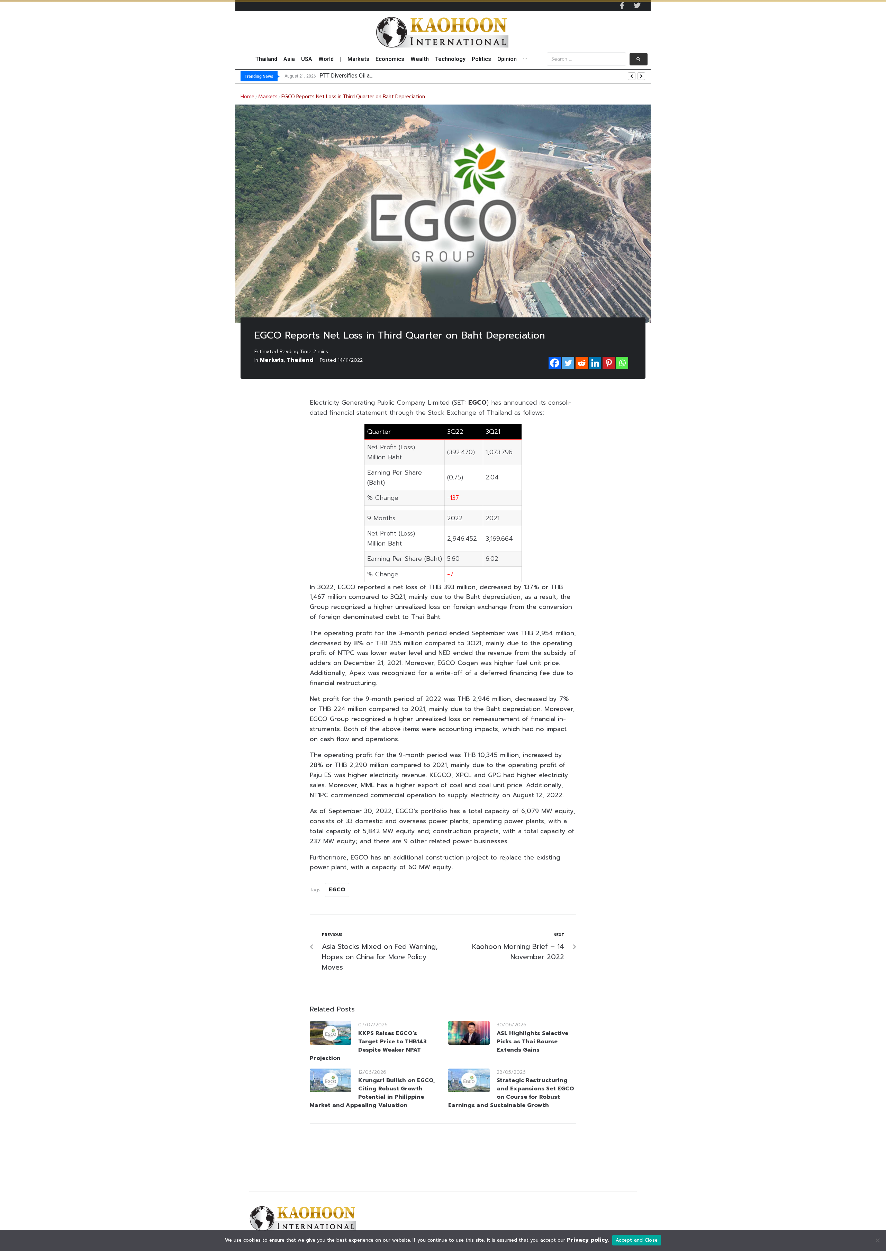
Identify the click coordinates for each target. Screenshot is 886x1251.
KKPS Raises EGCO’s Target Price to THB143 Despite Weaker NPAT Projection (368, 1045)
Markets (268, 96)
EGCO (337, 889)
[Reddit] (582, 363)
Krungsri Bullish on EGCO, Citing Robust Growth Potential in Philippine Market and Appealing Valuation (372, 1092)
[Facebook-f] (621, 5)
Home (247, 96)
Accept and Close (637, 1240)
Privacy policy (587, 1240)
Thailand (300, 360)
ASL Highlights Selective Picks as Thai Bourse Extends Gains (532, 1041)
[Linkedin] (595, 363)
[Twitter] (637, 5)
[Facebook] (555, 363)
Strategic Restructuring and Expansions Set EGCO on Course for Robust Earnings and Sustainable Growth (511, 1092)
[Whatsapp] (622, 363)
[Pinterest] (609, 363)
